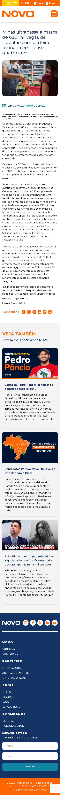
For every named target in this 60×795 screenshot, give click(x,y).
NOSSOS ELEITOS (13, 726)
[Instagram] (26, 623)
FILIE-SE (7, 692)
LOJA (5, 702)
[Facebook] (33, 623)
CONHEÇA (8, 649)
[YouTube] (55, 623)
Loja (40, 3)
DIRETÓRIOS (10, 654)
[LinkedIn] (47, 623)
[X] (40, 623)
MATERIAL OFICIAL (14, 678)
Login (52, 3)
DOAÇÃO (8, 697)
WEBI (43, 789)
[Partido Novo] (11, 623)
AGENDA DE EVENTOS (15, 673)
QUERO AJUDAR (12, 668)
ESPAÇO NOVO (11, 706)
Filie (27, 3)
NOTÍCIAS (8, 721)
